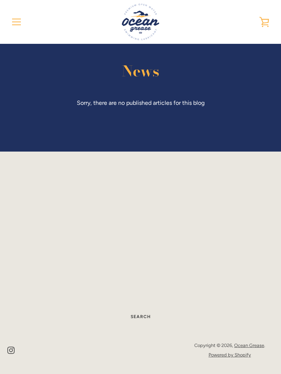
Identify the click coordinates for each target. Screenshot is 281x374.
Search (141, 316)
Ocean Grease (249, 345)
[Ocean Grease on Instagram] (11, 349)
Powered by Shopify (230, 355)
